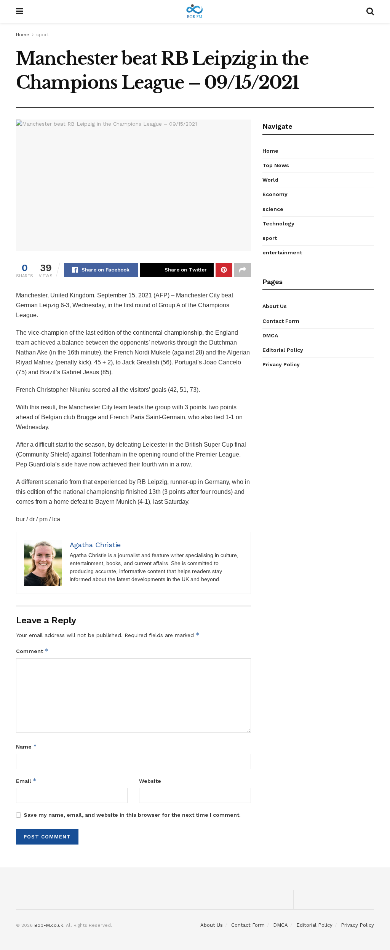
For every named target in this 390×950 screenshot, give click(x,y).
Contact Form (280, 321)
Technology (278, 223)
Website (150, 781)
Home (22, 34)
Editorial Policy (282, 350)
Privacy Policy (281, 364)
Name (26, 746)
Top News (275, 165)
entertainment (282, 252)
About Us (274, 306)
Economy (275, 194)
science (272, 209)
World (270, 180)
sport (42, 34)
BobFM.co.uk (48, 925)
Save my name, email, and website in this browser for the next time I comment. (132, 815)
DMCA (270, 335)
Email (26, 780)
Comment (32, 651)
